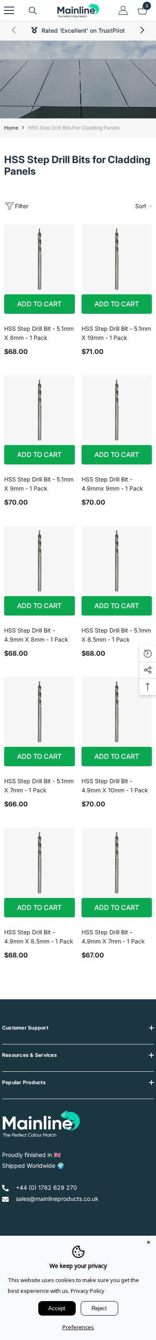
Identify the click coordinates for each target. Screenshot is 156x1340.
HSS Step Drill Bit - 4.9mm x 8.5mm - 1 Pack (38, 937)
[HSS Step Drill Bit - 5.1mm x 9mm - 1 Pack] (39, 410)
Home (11, 128)
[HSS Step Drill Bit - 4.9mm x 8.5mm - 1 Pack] (39, 863)
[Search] (33, 11)
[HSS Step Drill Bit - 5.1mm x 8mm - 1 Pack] (39, 259)
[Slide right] (142, 31)
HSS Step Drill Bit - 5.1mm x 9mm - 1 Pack (39, 484)
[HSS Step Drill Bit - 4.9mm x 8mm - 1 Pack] (39, 561)
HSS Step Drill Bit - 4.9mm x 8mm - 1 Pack (36, 635)
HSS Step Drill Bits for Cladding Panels (73, 128)
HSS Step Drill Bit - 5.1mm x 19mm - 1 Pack (116, 333)
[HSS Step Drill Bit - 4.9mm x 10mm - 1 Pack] (117, 712)
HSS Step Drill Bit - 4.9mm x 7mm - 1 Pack (113, 937)
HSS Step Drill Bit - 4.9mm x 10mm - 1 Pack (115, 785)
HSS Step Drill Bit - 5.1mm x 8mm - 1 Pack (39, 333)
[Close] (148, 1243)
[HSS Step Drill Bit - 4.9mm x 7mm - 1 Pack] (117, 863)
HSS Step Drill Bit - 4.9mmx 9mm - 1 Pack (112, 484)
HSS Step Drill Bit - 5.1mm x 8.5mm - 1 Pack (116, 635)
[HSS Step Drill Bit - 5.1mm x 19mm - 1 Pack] (117, 259)
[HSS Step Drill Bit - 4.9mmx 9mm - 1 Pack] (117, 410)
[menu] (9, 10)
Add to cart (39, 304)
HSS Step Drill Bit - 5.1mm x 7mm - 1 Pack (39, 785)
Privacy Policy (87, 1290)
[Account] (123, 10)
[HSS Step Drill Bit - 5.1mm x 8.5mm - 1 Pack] (117, 561)
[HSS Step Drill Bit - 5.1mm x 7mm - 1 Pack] (39, 712)
